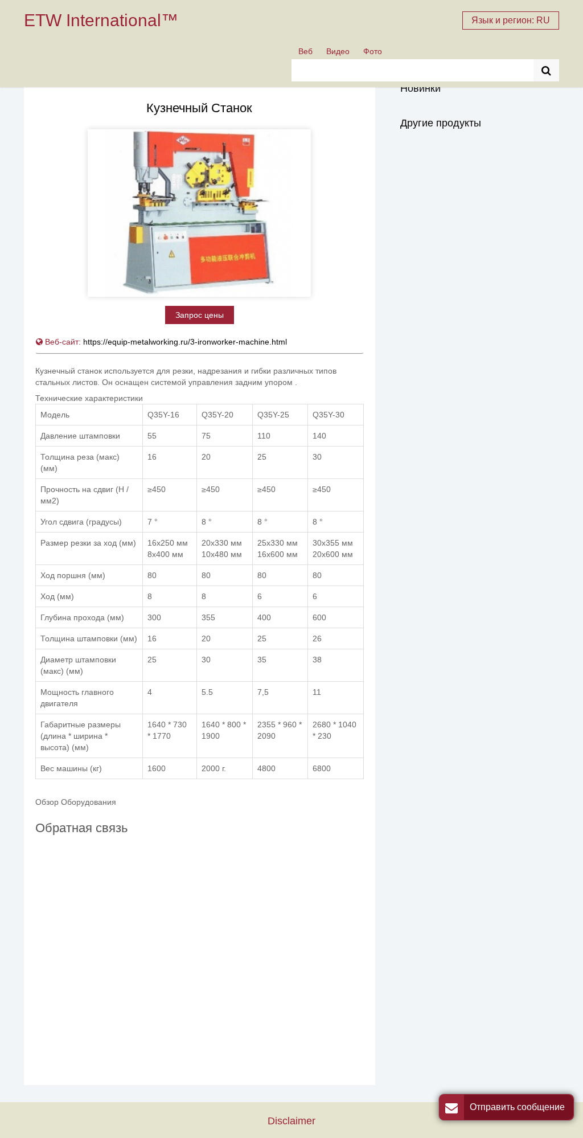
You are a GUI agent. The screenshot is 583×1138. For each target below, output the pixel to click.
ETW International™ (101, 20)
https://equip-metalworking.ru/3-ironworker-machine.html (185, 341)
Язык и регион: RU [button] (510, 20)
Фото (372, 51)
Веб (305, 51)
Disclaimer (291, 1121)
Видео (338, 51)
